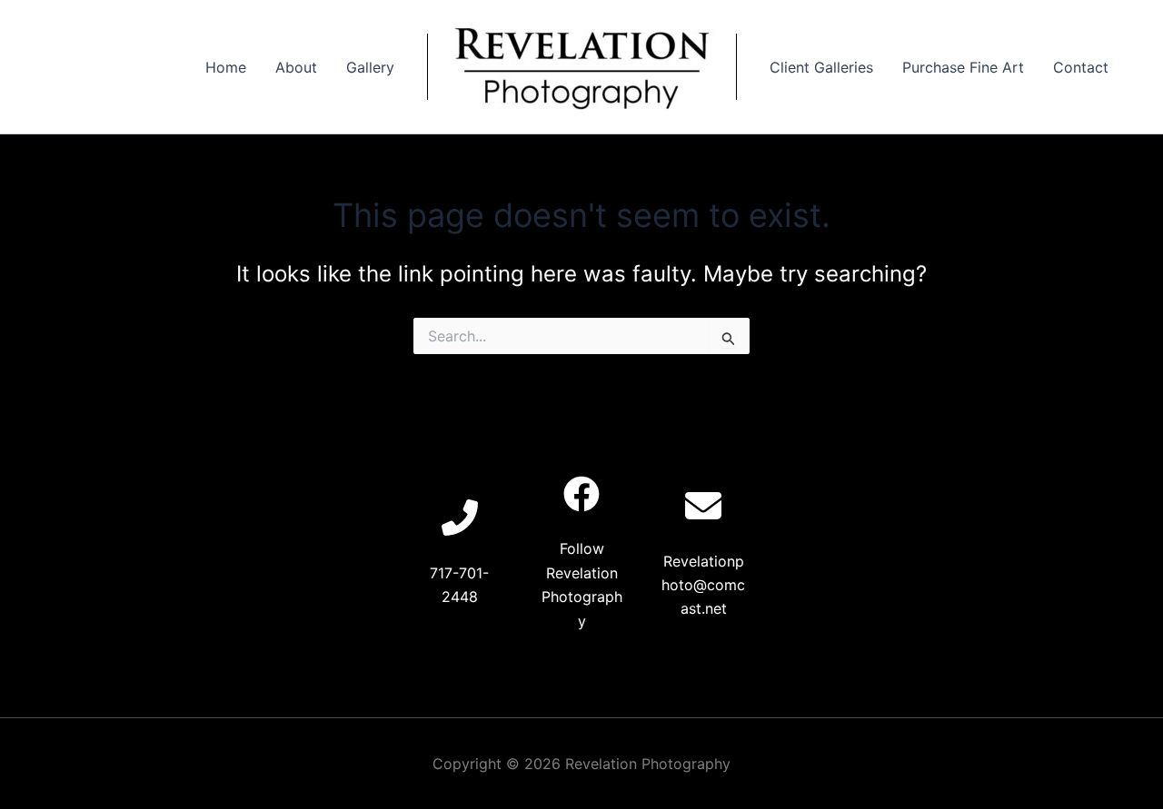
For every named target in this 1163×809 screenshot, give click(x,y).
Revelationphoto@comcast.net (703, 585)
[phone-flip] (459, 517)
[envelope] (703, 505)
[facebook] (581, 494)
